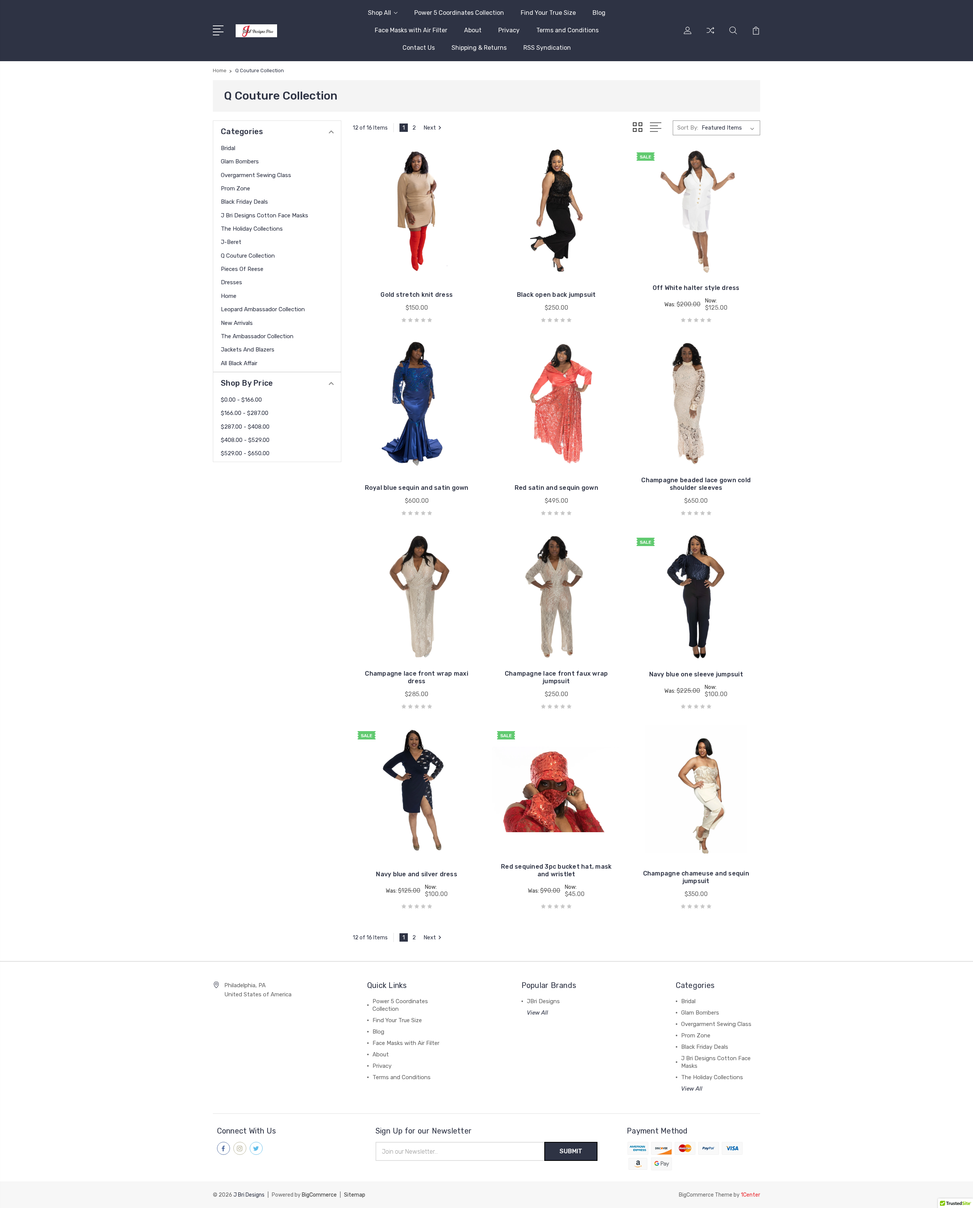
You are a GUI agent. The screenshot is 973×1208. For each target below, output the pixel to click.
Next (429, 127)
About (473, 30)
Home (228, 296)
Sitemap (354, 1195)
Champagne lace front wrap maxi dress (416, 677)
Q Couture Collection (248, 255)
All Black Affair (239, 363)
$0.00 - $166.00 (241, 399)
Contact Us (419, 47)
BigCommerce (319, 1195)
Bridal (228, 148)
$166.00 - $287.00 (244, 413)
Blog (599, 12)
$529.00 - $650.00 (245, 453)
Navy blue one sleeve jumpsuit (696, 674)
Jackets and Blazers (247, 349)
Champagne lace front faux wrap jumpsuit (556, 677)
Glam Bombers (240, 161)
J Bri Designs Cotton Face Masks (264, 215)
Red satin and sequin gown (556, 487)
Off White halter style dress (696, 287)
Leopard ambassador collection (263, 309)
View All (537, 1012)
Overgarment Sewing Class (256, 175)
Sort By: (687, 127)
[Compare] (710, 35)
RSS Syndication (547, 47)
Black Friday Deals (244, 201)
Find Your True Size (548, 12)
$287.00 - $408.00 (245, 426)
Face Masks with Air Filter (411, 30)
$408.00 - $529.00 (245, 440)
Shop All (379, 12)
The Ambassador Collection (257, 336)
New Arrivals (237, 323)
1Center (750, 1195)
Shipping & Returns (479, 47)
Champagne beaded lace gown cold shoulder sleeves (696, 484)
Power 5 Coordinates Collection (459, 12)
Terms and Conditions (567, 30)
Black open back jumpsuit (556, 294)
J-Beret (231, 242)
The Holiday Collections (252, 228)
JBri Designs (543, 1001)
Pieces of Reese (242, 269)
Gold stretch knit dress (416, 294)
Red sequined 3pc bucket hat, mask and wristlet (556, 870)
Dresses (231, 282)
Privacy (509, 30)
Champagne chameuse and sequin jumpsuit (696, 877)
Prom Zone (235, 188)
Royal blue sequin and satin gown (417, 487)
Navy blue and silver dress (416, 874)
